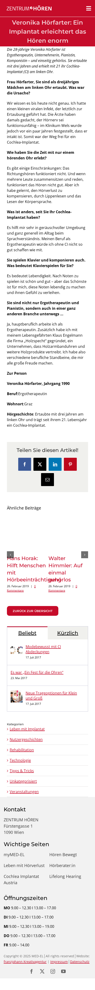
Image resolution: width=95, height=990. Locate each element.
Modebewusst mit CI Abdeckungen (43, 645)
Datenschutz (79, 957)
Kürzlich (67, 629)
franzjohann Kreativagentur (25, 957)
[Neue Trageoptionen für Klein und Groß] (17, 689)
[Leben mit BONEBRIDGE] (68, 519)
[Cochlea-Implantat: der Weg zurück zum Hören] (27, 519)
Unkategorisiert (23, 777)
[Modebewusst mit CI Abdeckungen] (17, 642)
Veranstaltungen (24, 787)
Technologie (20, 756)
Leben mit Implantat (27, 724)
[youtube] (63, 967)
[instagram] (53, 967)
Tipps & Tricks (22, 766)
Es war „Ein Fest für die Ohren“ (37, 668)
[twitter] (42, 967)
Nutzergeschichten (26, 735)
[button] (10, 552)
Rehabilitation (22, 745)
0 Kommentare (23, 584)
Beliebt (27, 629)
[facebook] (31, 967)
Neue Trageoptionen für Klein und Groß (51, 691)
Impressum (59, 957)
